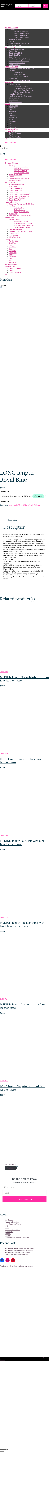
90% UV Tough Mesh (21, 33)
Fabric (11, 135)
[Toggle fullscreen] (3, 1449)
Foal (10, 110)
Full (10, 125)
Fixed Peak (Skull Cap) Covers (24, 90)
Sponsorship (9, 1232)
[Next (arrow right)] (3, 1451)
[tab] (27, 520)
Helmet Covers (14, 84)
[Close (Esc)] (7, 1449)
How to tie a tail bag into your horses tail (19, 1250)
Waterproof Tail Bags (21, 76)
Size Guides (9, 1220)
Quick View (4, 672)
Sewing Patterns (15, 133)
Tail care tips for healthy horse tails (17, 1254)
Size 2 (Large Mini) (15, 53)
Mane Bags (13, 78)
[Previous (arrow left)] (1, 1451)
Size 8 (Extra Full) (15, 65)
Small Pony (13, 117)
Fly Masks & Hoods (11, 28)
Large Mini (12, 115)
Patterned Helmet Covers (23, 88)
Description (12, 520)
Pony (11, 119)
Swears (7, 104)
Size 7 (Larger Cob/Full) (17, 63)
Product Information (12, 1222)
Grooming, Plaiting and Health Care (21, 69)
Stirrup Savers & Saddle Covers (20, 80)
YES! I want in (24, 1199)
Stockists (8, 1234)
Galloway (12, 121)
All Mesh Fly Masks (15, 39)
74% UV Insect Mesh (21, 37)
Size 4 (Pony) (13, 57)
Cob (10, 123)
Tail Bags (12, 70)
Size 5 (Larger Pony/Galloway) (19, 59)
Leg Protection (10, 47)
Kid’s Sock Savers (15, 102)
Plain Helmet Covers (21, 86)
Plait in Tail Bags (19, 74)
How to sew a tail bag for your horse (17, 1252)
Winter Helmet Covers (22, 92)
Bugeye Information (21, 31)
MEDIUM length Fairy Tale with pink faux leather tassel (22, 842)
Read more (11, 1168)
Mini (10, 113)
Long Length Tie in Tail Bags (19, 505)
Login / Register (10, 142)
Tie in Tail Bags (19, 72)
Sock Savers (13, 100)
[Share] (5, 1449)
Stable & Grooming (11, 67)
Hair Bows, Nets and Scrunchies (20, 96)
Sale (6, 139)
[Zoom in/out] (1, 1449)
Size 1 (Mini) (13, 51)
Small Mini (12, 111)
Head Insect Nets (15, 94)
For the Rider (9, 82)
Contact (7, 1236)
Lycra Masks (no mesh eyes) (19, 43)
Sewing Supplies (15, 137)
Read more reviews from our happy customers (16, 1266)
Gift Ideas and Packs (12, 129)
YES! (45, 6)
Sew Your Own (10, 131)
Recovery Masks (15, 45)
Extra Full (12, 127)
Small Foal (12, 108)
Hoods (11, 41)
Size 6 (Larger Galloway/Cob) (19, 61)
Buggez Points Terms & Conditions (17, 1238)
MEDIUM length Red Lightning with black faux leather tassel (22, 924)
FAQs (7, 1226)
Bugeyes (12, 30)
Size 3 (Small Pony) (15, 55)
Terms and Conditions (12, 1230)
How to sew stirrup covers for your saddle (19, 1249)
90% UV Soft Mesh (20, 35)
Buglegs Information (16, 49)
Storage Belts (14, 98)
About (7, 1228)
